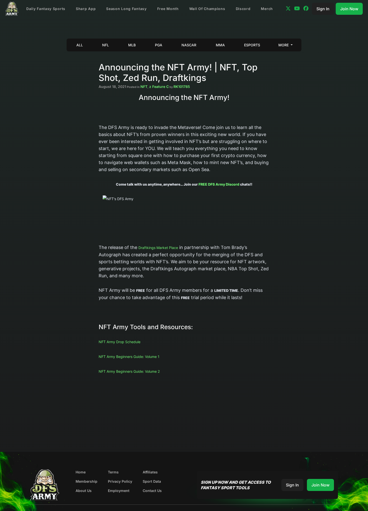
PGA (158, 45)
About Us (84, 490)
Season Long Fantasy (126, 9)
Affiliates (150, 472)
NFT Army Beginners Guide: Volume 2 (129, 371)
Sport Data (152, 481)
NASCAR (188, 45)
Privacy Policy (120, 481)
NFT (143, 86)
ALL (79, 45)
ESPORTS (252, 45)
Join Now (349, 8)
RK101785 (181, 86)
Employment (118, 490)
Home (81, 472)
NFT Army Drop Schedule (119, 342)
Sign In (322, 8)
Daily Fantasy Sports (45, 9)
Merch (267, 9)
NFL (105, 45)
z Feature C (159, 86)
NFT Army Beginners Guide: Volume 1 (129, 356)
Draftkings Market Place (158, 247)
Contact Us (152, 490)
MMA (220, 45)
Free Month (168, 9)
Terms (113, 472)
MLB (132, 45)
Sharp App (86, 9)
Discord (243, 9)
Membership (86, 481)
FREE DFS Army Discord (219, 184)
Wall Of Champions (207, 9)
